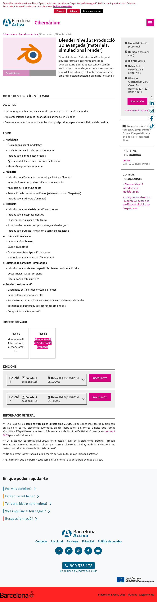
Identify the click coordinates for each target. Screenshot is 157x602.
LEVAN (126, 160)
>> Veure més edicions (137, 110)
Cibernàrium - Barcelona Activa (20, 34)
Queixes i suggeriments (141, 594)
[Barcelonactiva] (16, 22)
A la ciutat (57, 541)
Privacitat (88, 541)
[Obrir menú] (150, 22)
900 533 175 (81, 566)
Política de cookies (62, 6)
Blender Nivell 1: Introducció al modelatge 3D (133, 187)
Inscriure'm (99, 378)
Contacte (41, 541)
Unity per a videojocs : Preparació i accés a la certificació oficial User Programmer (137, 202)
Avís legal (72, 541)
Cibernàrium (48, 23)
